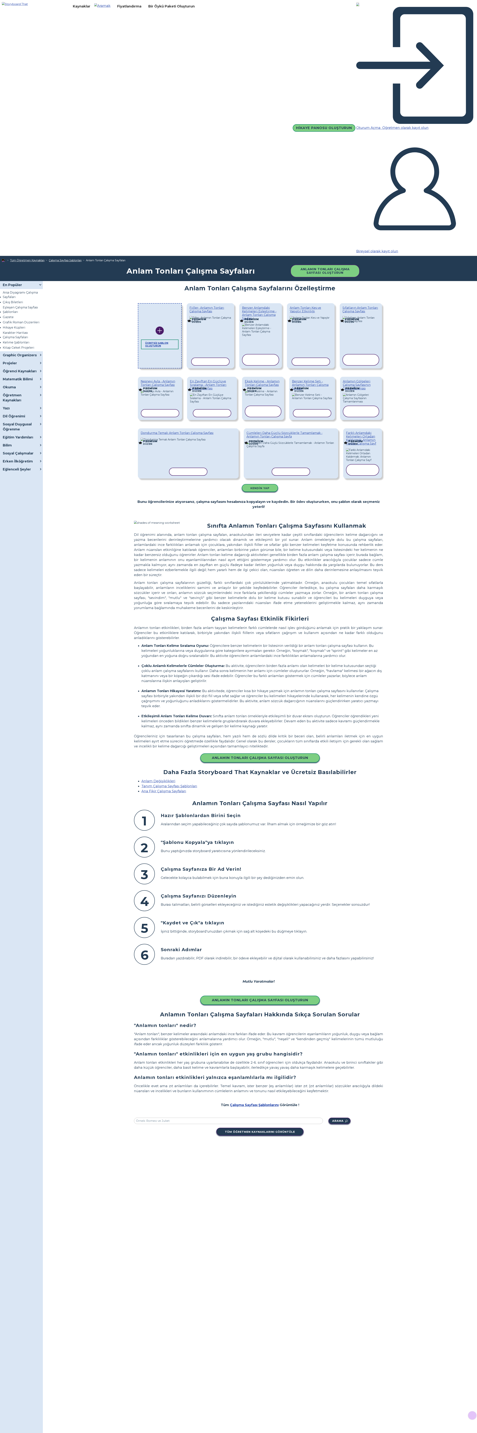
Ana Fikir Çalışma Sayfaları (163, 791)
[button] (103, 6)
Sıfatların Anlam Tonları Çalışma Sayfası (360, 309)
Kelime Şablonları (16, 342)
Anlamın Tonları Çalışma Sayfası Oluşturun (325, 271)
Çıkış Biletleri (13, 302)
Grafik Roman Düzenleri (21, 322)
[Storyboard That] (15, 4)
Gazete (8, 317)
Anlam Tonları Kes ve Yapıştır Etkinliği (305, 309)
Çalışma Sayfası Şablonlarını (254, 1105)
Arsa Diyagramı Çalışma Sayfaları (20, 295)
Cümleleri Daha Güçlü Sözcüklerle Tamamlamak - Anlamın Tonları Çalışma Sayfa (285, 434)
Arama (338, 1121)
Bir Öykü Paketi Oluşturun (171, 6)
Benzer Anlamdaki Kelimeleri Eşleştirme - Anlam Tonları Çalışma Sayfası (259, 313)
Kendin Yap (259, 488)
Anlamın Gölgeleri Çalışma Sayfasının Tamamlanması (357, 385)
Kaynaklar (81, 6)
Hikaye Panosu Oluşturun (324, 128)
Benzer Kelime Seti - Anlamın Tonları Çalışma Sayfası (310, 385)
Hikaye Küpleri (14, 327)
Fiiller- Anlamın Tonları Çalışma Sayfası (206, 309)
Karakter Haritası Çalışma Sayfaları (15, 335)
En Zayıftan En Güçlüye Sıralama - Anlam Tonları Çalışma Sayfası (208, 385)
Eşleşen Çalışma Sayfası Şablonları (20, 310)
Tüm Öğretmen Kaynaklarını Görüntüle (260, 1132)
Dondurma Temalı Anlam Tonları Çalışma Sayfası (177, 433)
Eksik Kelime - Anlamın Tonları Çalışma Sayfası (262, 383)
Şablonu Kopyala (209, 316)
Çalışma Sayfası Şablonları (65, 260)
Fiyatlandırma (129, 6)
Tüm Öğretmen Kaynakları (27, 260)
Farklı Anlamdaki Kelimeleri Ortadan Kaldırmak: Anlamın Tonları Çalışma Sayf (361, 438)
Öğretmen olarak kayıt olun (405, 128)
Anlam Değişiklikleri (158, 781)
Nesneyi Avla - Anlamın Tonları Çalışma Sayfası (158, 383)
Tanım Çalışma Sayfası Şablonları (169, 786)
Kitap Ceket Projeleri (18, 347)
